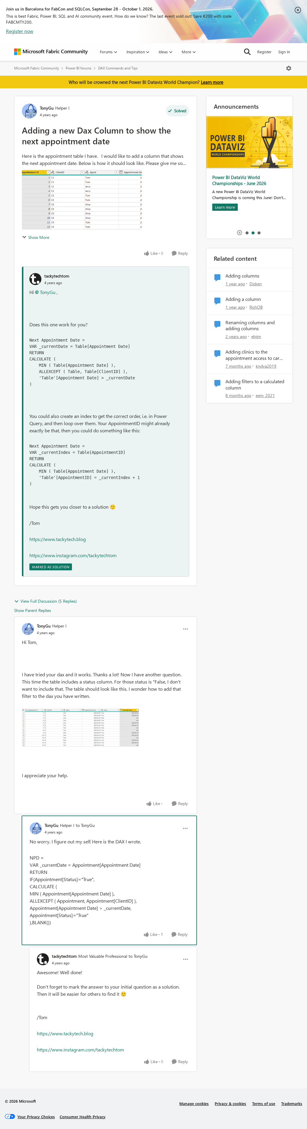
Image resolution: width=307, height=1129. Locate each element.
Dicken (255, 284)
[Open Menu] (289, 68)
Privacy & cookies (230, 1103)
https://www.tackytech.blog (57, 539)
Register (264, 51)
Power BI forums (78, 68)
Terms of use (263, 1103)
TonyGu (47, 108)
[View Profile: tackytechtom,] (35, 279)
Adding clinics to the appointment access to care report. (253, 355)
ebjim (256, 336)
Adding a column (243, 299)
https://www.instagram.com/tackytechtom (73, 555)
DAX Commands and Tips (118, 68)
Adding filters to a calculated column (254, 384)
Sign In (284, 51)
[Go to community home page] (51, 52)
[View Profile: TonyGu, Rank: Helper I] (29, 111)
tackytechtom (56, 276)
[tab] (247, 233)
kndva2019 (266, 366)
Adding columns (242, 276)
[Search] (247, 51)
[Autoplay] (239, 233)
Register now (19, 31)
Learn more (212, 82)
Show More (38, 237)
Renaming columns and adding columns (250, 325)
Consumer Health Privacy (83, 1116)
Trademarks (291, 1103)
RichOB (256, 307)
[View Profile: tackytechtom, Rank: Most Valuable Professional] (43, 959)
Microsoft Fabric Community (36, 68)
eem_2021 (265, 395)
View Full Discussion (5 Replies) (48, 601)
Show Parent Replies (32, 610)
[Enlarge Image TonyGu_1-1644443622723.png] (80, 728)
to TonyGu (85, 825)
